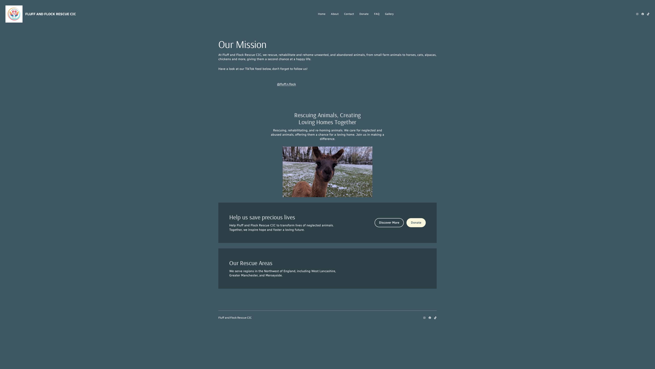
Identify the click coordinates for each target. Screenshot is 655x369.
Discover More (389, 222)
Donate (416, 222)
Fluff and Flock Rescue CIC (50, 14)
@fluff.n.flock (286, 84)
